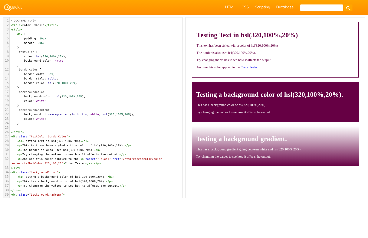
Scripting (262, 6)
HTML (230, 6)
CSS (245, 6)
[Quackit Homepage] (13, 7)
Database (285, 6)
